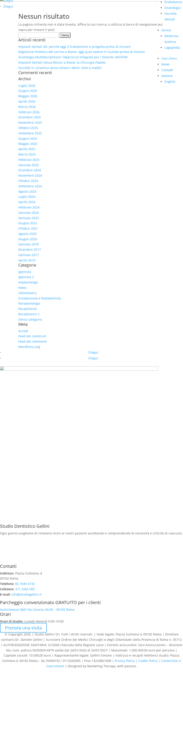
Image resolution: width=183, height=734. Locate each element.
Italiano (167, 76)
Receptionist (27, 309)
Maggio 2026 (27, 96)
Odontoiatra (27, 293)
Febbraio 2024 (29, 207)
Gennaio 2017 (28, 255)
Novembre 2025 (30, 122)
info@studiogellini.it (26, 594)
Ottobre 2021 (28, 228)
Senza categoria (30, 319)
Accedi (23, 331)
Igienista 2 (26, 277)
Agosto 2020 (27, 234)
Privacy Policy (125, 661)
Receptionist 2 (29, 314)
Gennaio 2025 (28, 165)
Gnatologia (172, 8)
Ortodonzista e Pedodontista (39, 298)
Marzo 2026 (27, 107)
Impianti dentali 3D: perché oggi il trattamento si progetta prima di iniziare (74, 46)
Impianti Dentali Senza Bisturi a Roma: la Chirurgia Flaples (62, 62)
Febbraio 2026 (29, 112)
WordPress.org (29, 347)
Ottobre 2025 (28, 128)
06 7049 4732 (25, 584)
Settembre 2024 (30, 186)
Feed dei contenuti (32, 336)
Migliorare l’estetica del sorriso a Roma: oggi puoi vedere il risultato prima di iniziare (81, 52)
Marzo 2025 (27, 154)
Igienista (24, 272)
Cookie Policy (147, 661)
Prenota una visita (23, 628)
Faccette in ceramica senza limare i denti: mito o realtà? (60, 68)
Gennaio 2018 (28, 244)
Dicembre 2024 (29, 170)
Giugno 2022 (27, 223)
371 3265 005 (25, 589)
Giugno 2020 (27, 239)
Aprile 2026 (26, 101)
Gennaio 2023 (28, 218)
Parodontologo (29, 303)
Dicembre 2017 (29, 249)
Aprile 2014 (26, 260)
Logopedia (172, 47)
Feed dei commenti (32, 341)
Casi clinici (169, 58)
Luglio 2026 (26, 85)
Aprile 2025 (26, 149)
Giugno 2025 (27, 138)
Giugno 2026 (27, 91)
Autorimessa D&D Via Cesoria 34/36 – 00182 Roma (37, 609)
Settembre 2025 (30, 133)
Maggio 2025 (27, 144)
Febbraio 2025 (29, 160)
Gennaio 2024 (28, 212)
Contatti (167, 70)
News (165, 64)
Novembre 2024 (30, 175)
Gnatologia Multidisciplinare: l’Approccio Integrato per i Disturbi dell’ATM (72, 57)
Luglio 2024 (26, 196)
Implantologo (28, 282)
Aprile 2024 (26, 202)
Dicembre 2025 (29, 117)
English (169, 81)
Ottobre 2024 (28, 181)
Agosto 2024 (27, 191)
